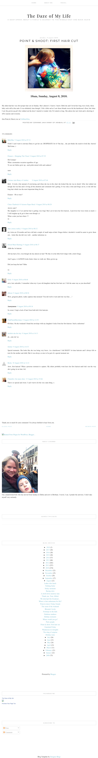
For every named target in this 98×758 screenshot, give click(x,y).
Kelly (9, 279)
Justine (10, 347)
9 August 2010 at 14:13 (30, 333)
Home (34, 3)
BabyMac (11, 140)
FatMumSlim (25, 119)
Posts (7, 728)
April (49, 645)
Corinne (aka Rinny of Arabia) (18, 180)
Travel (63, 3)
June (48, 640)
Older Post (7, 426)
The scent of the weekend (50, 606)
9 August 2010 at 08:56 (21, 293)
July (48, 637)
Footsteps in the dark (50, 611)
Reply (10, 150)
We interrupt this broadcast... (50, 599)
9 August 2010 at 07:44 (40, 180)
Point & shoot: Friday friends (50, 604)
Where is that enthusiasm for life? (50, 601)
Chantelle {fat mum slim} (16, 379)
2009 (47, 655)
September (48, 578)
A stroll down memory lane (50, 593)
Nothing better (50, 586)
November (48, 573)
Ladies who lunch (50, 583)
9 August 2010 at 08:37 (31, 244)
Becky (10, 363)
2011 (47, 565)
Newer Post (90, 426)
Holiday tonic (50, 635)
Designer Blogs (55, 756)
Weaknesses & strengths (50, 629)
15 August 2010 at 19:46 (34, 379)
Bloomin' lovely (50, 609)
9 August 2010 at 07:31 (23, 140)
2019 (48, 547)
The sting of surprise (50, 632)
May (48, 642)
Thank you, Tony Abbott (50, 596)
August (48, 581)
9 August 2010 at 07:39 (38, 156)
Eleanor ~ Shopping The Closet (18, 156)
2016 (47, 552)
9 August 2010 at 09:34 (25, 306)
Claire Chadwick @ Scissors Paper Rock (21, 204)
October (48, 575)
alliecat (10, 293)
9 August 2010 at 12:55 (31, 320)
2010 (47, 568)
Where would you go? (50, 619)
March (49, 647)
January (48, 653)
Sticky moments (50, 588)
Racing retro (50, 591)
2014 (47, 557)
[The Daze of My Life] (3, 701)
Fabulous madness (50, 614)
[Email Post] (73, 122)
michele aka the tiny (14, 333)
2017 (47, 550)
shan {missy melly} (14, 228)
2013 (47, 560)
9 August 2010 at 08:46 (20, 279)
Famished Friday (50, 627)
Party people (50, 622)
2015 (47, 555)
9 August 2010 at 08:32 (30, 228)
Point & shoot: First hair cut (50, 624)
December (48, 570)
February (49, 650)
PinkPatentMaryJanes (15, 320)
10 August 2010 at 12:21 (21, 363)
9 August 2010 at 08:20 (44, 204)
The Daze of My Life (49, 16)
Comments (8, 732)
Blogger (53, 674)
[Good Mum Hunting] (15, 244)
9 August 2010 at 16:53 (21, 347)
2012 (47, 563)
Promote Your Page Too (9, 703)
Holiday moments (50, 617)
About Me (48, 3)
